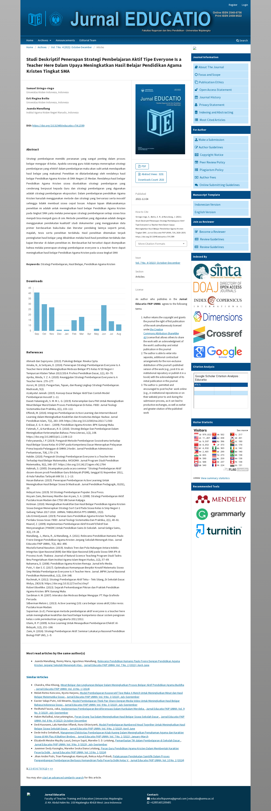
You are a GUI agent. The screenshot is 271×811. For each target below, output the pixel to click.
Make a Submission (211, 140)
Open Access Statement (215, 90)
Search (243, 40)
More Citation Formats (151, 243)
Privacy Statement (212, 105)
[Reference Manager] (221, 504)
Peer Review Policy (212, 162)
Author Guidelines (211, 147)
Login (245, 5)
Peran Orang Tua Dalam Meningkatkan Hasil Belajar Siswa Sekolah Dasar (117, 716)
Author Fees (208, 177)
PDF (143, 166)
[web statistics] (196, 478)
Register (233, 5)
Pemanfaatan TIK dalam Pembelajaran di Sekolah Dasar (148, 740)
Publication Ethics (211, 82)
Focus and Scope (209, 75)
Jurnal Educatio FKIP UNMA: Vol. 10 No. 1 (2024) (63, 689)
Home (29, 40)
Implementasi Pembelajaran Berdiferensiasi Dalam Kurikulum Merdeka (103, 708)
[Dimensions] (218, 323)
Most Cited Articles (212, 120)
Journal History (210, 97)
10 (45, 768)
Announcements (65, 40)
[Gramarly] (221, 520)
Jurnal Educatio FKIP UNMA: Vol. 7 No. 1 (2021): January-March (112, 736)
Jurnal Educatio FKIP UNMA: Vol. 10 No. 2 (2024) (157, 760)
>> (51, 768)
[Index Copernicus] (218, 307)
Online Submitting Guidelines (220, 185)
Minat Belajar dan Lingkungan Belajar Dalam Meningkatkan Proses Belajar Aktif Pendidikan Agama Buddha (122, 685)
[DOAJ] (218, 293)
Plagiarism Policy (211, 170)
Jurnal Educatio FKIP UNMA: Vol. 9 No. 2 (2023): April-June (102, 728)
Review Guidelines (212, 239)
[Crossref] (218, 342)
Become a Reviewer (212, 232)
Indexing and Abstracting (216, 112)
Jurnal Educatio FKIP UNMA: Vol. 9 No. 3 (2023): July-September (102, 697)
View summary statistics (215, 478)
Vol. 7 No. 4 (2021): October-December (71, 47)
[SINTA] (218, 278)
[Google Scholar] (218, 358)
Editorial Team (88, 40)
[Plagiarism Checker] (219, 538)
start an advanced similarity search (63, 777)
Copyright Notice (211, 155)
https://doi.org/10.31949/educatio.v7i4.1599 (58, 125)
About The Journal (211, 67)
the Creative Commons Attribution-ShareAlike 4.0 (161, 333)
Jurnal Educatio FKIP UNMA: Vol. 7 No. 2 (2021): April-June (116, 665)
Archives (43, 40)
